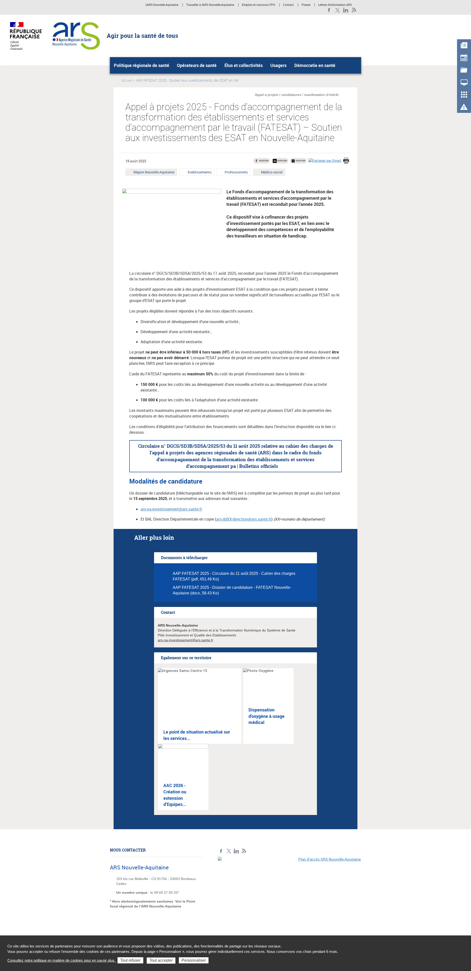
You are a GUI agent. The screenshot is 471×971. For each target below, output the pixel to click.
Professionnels (236, 173)
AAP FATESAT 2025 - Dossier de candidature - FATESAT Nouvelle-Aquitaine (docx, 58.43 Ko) (232, 590)
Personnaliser (194, 960)
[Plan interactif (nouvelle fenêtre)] (289, 890)
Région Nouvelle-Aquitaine (153, 173)
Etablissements (199, 173)
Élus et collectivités (243, 65)
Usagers (278, 65)
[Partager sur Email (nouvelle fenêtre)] (324, 160)
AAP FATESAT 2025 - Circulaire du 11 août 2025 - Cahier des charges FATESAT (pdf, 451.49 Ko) (234, 576)
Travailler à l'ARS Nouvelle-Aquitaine (210, 5)
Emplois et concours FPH (258, 5)
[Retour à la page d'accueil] (76, 35)
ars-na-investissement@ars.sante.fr (171, 509)
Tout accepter (161, 960)
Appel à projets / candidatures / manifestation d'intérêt (297, 95)
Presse (305, 5)
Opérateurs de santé (197, 65)
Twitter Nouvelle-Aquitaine (337, 10)
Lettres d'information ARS (335, 5)
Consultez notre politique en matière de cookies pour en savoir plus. (61, 960)
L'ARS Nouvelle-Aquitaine (161, 5)
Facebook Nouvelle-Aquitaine (329, 10)
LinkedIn (345, 10)
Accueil (126, 80)
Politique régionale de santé (141, 65)
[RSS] (354, 10)
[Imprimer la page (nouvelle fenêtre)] (346, 161)
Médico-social (272, 173)
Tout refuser (130, 960)
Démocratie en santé (314, 65)
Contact (288, 5)
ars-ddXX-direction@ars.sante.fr (243, 519)
